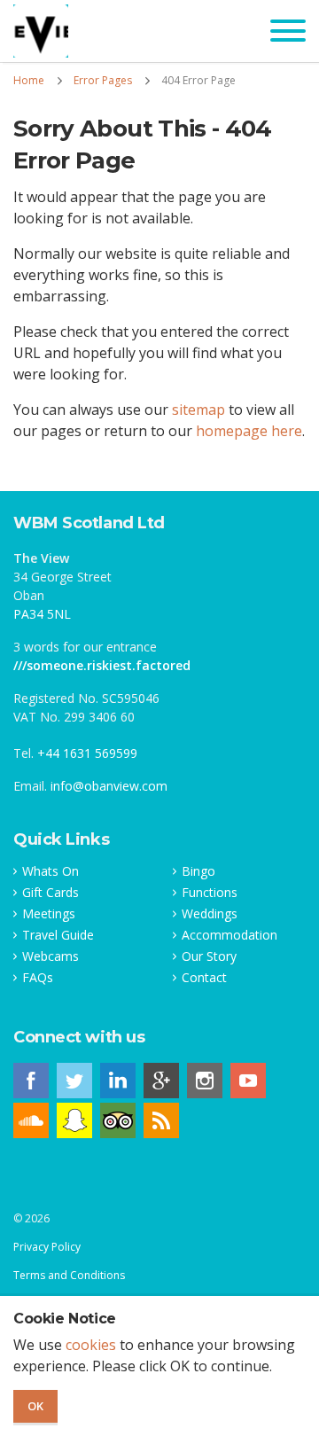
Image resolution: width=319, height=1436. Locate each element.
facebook (31, 1080)
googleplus (161, 1080)
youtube (248, 1080)
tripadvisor (118, 1120)
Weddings (209, 914)
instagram (204, 1080)
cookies (91, 1344)
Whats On (50, 871)
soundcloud (31, 1120)
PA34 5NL (42, 613)
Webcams (50, 956)
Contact (204, 978)
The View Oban (40, 31)
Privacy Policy (47, 1246)
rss (161, 1120)
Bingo (198, 871)
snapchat (74, 1120)
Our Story (209, 956)
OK (35, 1406)
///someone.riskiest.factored (102, 665)
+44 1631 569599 (87, 753)
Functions (209, 892)
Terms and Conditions (69, 1275)
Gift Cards (50, 892)
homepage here (249, 431)
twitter (74, 1080)
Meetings (48, 914)
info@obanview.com (109, 785)
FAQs (37, 978)
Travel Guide (58, 935)
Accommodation (229, 935)
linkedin (118, 1080)
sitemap (198, 409)
